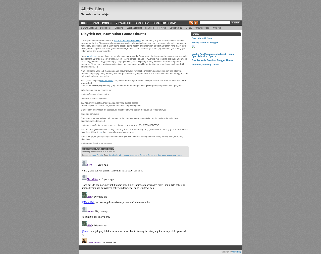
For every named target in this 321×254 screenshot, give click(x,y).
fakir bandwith (106, 80)
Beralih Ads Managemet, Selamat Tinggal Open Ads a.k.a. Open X (213, 55)
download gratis (115, 155)
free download (128, 155)
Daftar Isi (107, 22)
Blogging (119, 28)
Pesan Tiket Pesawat (164, 22)
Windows (217, 28)
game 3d (146, 155)
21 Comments (88, 149)
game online (156, 155)
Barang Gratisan (89, 28)
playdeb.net (92, 56)
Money (189, 28)
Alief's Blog (92, 9)
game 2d (138, 155)
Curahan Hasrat (134, 28)
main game (177, 155)
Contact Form (123, 22)
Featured (149, 28)
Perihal (95, 22)
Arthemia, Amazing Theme (205, 64)
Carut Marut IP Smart (202, 38)
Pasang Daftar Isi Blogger (205, 42)
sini (100, 132)
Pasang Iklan (142, 22)
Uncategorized (202, 28)
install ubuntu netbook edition (127, 41)
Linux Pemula (176, 28)
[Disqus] (134, 201)
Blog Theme (106, 28)
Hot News (161, 28)
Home (84, 22)
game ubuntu (167, 155)
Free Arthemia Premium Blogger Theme (212, 60)
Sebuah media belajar (95, 14)
